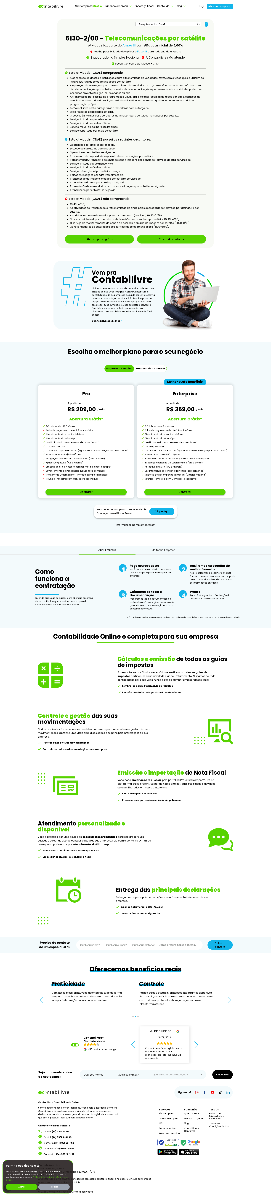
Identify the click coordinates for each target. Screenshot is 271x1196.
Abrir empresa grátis (99, 239)
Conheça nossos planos (107, 320)
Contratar (86, 492)
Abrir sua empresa (219, 6)
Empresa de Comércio (150, 368)
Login (202, 6)
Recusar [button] (54, 1186)
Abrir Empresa (107, 550)
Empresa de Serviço (119, 368)
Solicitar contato (220, 945)
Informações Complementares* (135, 525)
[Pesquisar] (206, 24)
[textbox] (178, 945)
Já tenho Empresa (163, 550)
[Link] (197, 1092)
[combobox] (168, 24)
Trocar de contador (171, 239)
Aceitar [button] (21, 1186)
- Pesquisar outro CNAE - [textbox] (152, 24)
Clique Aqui (162, 511)
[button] (42, 1000)
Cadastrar (222, 1074)
